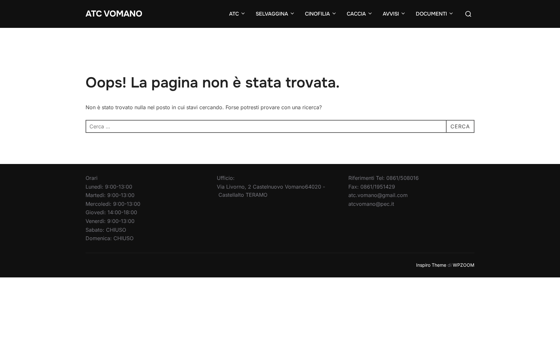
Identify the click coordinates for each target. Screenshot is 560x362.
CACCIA (356, 13)
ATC (234, 13)
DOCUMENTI (431, 13)
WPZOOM (463, 265)
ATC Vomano (114, 13)
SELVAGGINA (272, 13)
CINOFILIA (317, 13)
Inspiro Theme (431, 265)
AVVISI (391, 13)
